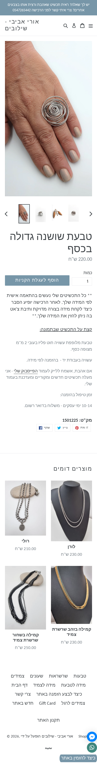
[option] (24, 214)
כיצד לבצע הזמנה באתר (59, 694)
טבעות (80, 676)
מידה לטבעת (73, 685)
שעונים (36, 676)
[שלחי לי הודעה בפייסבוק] (92, 737)
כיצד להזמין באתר (78, 758)
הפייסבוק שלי (26, 371)
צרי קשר (23, 694)
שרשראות (58, 676)
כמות (87, 273)
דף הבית (20, 685)
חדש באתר (22, 703)
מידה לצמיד (44, 685)
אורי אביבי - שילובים (22, 25)
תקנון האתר (48, 720)
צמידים (17, 676)
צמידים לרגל (73, 703)
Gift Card (47, 703)
